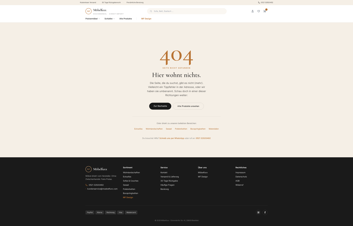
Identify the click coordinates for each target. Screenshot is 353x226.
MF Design (146, 18)
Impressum (240, 172)
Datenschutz (241, 176)
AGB (238, 181)
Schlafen (109, 18)
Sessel (169, 129)
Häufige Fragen (167, 185)
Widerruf (239, 185)
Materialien (214, 129)
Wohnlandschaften (154, 129)
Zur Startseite (160, 106)
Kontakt (164, 172)
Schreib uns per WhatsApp (171, 138)
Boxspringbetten (197, 129)
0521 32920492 (267, 2)
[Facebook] (265, 212)
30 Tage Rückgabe (169, 181)
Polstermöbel (91, 18)
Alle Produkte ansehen (188, 106)
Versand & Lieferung (170, 176)
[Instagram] (258, 212)
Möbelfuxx (203, 172)
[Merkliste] (258, 11)
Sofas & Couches (130, 181)
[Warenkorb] (265, 11)
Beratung (165, 189)
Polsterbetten (181, 129)
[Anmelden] (252, 11)
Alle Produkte (125, 18)
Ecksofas (138, 129)
